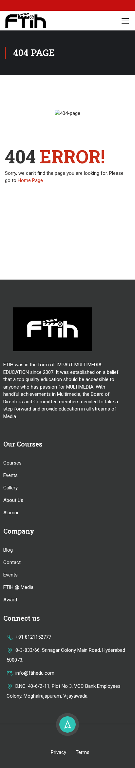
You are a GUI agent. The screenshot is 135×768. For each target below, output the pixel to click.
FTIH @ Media (18, 587)
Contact (12, 562)
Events (10, 475)
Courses (12, 463)
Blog (8, 550)
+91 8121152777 (33, 637)
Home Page (30, 180)
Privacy (58, 752)
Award (10, 600)
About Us (13, 500)
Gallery (10, 488)
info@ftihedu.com (34, 673)
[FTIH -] (26, 20)
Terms (82, 752)
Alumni (10, 513)
